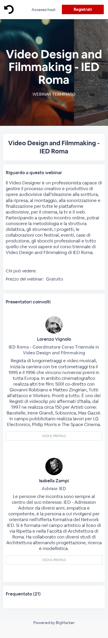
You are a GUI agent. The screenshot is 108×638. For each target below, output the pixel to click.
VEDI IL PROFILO (54, 436)
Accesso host (43, 9)
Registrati (83, 9)
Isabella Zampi (54, 481)
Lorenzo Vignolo (54, 339)
